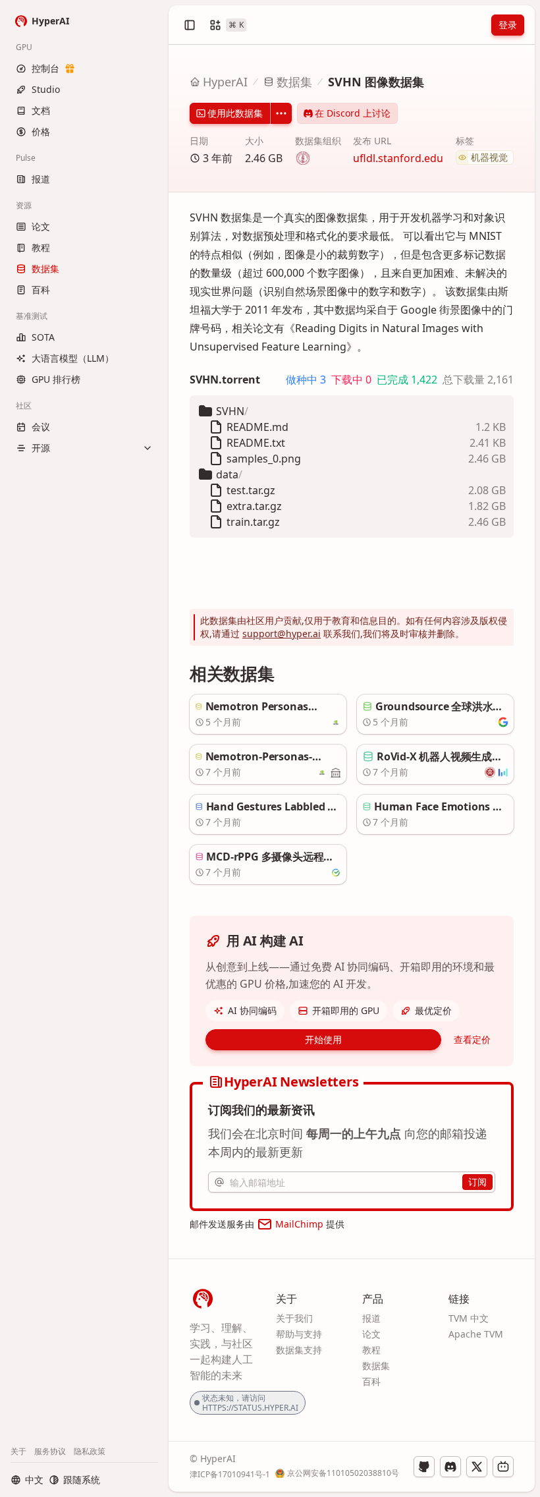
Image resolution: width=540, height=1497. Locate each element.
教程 (371, 1349)
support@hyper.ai (281, 633)
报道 (371, 1318)
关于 (18, 1451)
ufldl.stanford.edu (398, 158)
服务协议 (50, 1451)
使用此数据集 (235, 113)
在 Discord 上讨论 (353, 113)
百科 (371, 1381)
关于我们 (294, 1318)
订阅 (477, 1181)
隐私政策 (89, 1451)
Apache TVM (475, 1334)
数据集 (294, 82)
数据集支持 (299, 1349)
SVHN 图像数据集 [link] (376, 82)
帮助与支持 (299, 1334)
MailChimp (299, 1224)
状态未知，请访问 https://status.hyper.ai (250, 1402)
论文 (371, 1334)
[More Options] (281, 113)
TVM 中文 (468, 1318)
